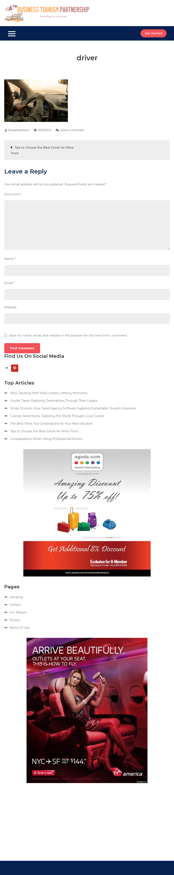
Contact (15, 605)
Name (9, 259)
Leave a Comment (72, 130)
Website (10, 307)
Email (9, 283)
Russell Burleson (19, 130)
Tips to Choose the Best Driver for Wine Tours (42, 150)
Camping (16, 597)
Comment (13, 194)
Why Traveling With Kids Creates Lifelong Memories (48, 393)
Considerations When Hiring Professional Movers (46, 439)
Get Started (153, 33)
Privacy (14, 620)
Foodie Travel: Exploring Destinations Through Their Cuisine (53, 401)
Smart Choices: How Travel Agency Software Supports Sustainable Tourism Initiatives (73, 408)
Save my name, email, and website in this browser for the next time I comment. (68, 335)
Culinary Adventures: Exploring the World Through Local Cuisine (57, 416)
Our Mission (18, 612)
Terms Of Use (19, 628)
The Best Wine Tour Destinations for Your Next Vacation (51, 424)
